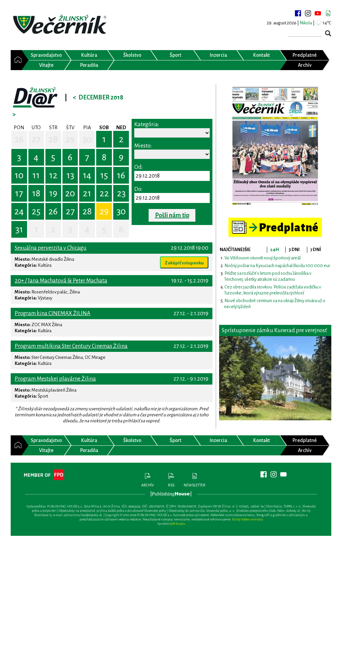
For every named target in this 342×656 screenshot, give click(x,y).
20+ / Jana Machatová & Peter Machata (61, 281)
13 (70, 175)
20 (70, 193)
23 (121, 193)
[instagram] (308, 13)
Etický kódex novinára (247, 519)
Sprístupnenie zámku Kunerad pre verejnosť (274, 330)
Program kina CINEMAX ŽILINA (52, 313)
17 (19, 193)
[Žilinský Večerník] (61, 24)
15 (104, 175)
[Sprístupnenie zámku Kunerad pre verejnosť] (275, 378)
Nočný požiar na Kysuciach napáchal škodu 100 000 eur (277, 265)
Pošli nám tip (172, 215)
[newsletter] (328, 13)
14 (87, 175)
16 (121, 175)
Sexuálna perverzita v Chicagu (51, 248)
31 (19, 229)
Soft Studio (177, 523)
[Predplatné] (275, 220)
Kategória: (146, 125)
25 (36, 211)
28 (53, 139)
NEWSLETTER (194, 485)
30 (87, 139)
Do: (138, 189)
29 (70, 139)
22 (104, 193)
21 (87, 193)
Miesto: (143, 146)
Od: (138, 167)
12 (53, 175)
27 (36, 139)
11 (36, 175)
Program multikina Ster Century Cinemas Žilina (71, 346)
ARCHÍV (147, 485)
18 (36, 193)
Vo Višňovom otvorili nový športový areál (262, 257)
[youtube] (318, 13)
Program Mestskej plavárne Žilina (55, 379)
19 (53, 193)
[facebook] (298, 13)
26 (19, 139)
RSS (171, 485)
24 (19, 211)
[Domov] (16, 60)
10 (19, 175)
